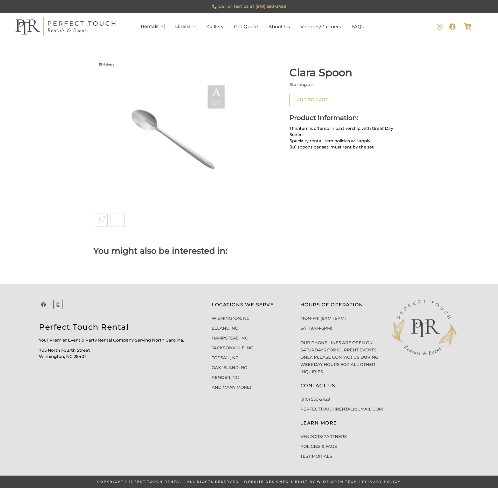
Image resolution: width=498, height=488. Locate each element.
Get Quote (246, 27)
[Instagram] (439, 26)
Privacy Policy (381, 482)
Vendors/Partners (320, 27)
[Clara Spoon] (101, 220)
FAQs (357, 27)
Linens (183, 26)
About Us (279, 27)
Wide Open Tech (337, 482)
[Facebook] (452, 26)
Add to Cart (312, 100)
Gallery (215, 27)
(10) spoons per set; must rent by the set (331, 147)
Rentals (149, 26)
